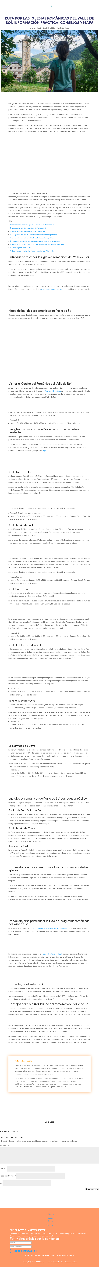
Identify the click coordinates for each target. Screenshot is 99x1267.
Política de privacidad (33, 1255)
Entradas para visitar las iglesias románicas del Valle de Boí (32, 225)
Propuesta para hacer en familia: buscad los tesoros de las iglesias (36, 241)
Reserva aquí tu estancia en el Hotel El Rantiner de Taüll (49, 975)
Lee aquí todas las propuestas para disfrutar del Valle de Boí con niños (49, 910)
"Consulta (20, 458)
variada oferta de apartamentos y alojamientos (48, 928)
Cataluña (60, 28)
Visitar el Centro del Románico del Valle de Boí (28, 231)
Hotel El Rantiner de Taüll (52, 954)
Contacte (70, 1255)
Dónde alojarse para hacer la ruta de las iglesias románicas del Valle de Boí (38, 244)
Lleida (67, 28)
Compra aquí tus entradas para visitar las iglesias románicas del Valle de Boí (49, 300)
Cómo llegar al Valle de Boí (21, 248)
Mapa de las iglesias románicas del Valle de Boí (29, 228)
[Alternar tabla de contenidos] (10, 222)
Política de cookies (48, 1255)
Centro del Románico (52, 391)
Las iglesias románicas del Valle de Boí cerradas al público (33, 238)
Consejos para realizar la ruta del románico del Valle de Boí (33, 251)
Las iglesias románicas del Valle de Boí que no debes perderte (34, 235)
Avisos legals (61, 1255)
